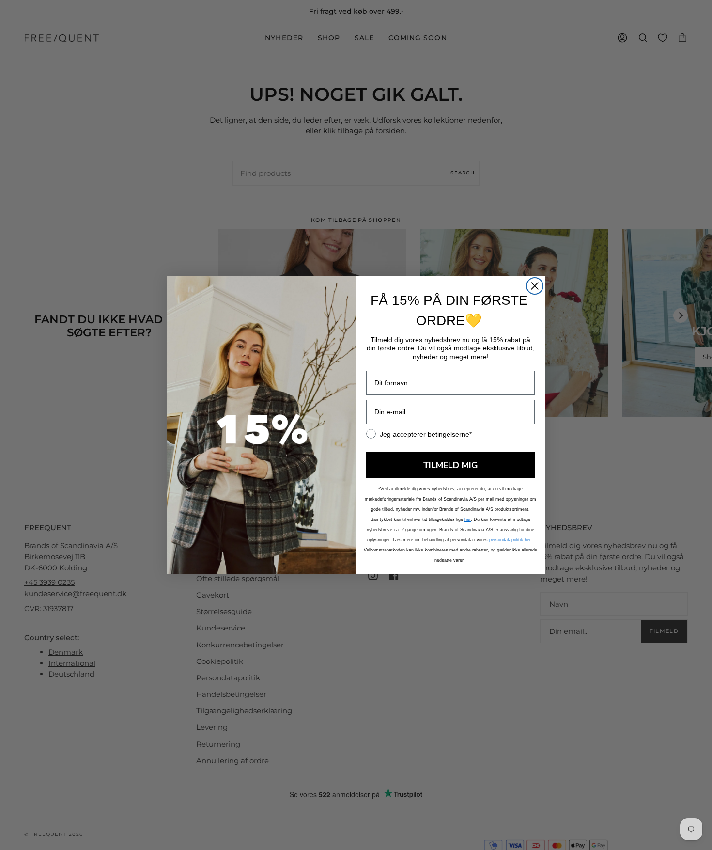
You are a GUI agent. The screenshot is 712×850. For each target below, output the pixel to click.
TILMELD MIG (450, 465)
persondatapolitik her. (511, 539)
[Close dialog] (534, 286)
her (467, 519)
